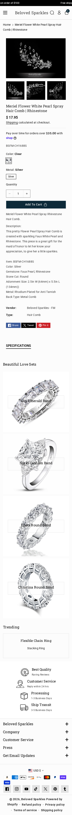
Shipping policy (52, 810)
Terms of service (25, 810)
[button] (6, 12)
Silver (11, 176)
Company (11, 732)
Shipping (12, 122)
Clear (8, 160)
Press (8, 747)
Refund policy (31, 804)
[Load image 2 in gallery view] (36, 90)
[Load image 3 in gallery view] (56, 90)
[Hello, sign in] (59, 12)
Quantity (11, 184)
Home (7, 24)
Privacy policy (55, 804)
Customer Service (18, 739)
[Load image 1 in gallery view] (15, 90)
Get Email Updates (19, 755)
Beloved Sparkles (18, 724)
